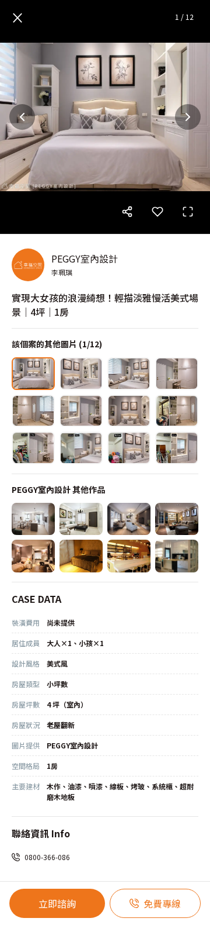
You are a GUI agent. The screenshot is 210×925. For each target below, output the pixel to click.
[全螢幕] (188, 212)
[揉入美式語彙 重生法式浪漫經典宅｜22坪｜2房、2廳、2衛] (81, 519)
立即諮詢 (57, 903)
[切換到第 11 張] (128, 448)
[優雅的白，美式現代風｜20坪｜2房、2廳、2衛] (33, 519)
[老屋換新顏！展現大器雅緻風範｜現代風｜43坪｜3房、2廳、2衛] (176, 519)
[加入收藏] (157, 212)
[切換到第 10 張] (81, 448)
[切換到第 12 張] (176, 448)
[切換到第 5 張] (33, 411)
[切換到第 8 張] (176, 411)
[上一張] (22, 117)
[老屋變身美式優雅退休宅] (128, 519)
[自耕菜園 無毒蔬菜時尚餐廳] (128, 556)
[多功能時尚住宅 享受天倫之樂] (81, 556)
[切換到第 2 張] (81, 373)
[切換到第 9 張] (33, 448)
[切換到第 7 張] (128, 411)
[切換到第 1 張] (33, 373)
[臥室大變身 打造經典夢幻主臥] (33, 556)
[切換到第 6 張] (81, 411)
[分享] (127, 212)
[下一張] (188, 117)
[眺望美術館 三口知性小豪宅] (176, 556)
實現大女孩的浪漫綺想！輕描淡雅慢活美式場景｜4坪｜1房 (105, 305)
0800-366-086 (47, 857)
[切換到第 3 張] (128, 373)
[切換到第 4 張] (176, 373)
